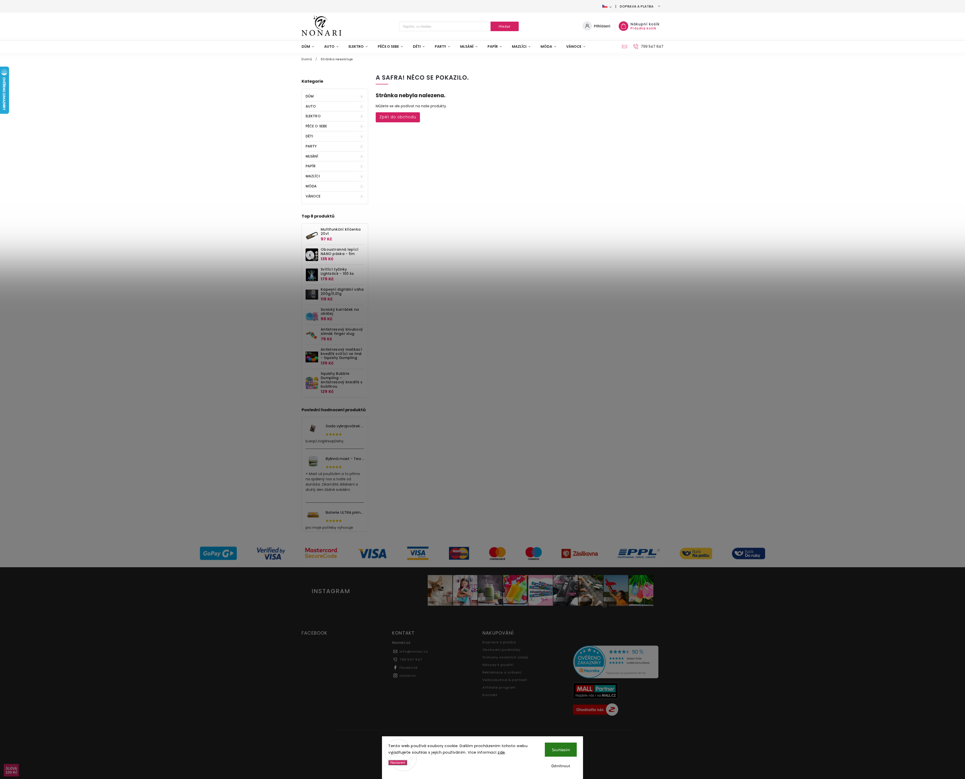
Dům (310, 96)
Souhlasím (561, 749)
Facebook (409, 667)
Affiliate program (499, 687)
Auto (311, 106)
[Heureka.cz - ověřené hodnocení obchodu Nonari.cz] (616, 663)
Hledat (504, 26)
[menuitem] (310, 46)
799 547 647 (411, 659)
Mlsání (312, 156)
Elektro (313, 116)
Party (311, 146)
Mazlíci (313, 176)
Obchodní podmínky (501, 650)
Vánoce (313, 196)
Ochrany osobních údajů (505, 657)
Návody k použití (498, 665)
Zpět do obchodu (397, 117)
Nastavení (397, 762)
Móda (311, 186)
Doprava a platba (636, 6)
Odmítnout (560, 765)
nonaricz (408, 675)
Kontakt (490, 695)
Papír (311, 166)
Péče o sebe (316, 126)
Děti (309, 136)
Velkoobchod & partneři (504, 680)
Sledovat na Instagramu (631, 605)
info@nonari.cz (414, 651)
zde (501, 752)
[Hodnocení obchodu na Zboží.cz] (616, 710)
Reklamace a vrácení (502, 672)
